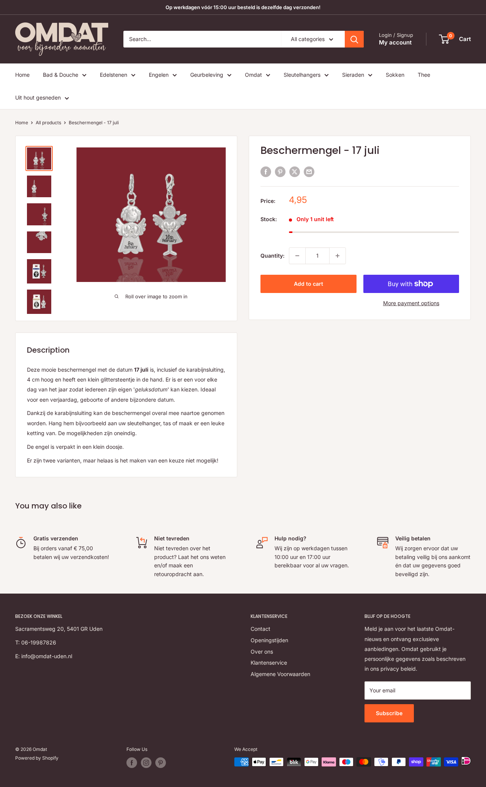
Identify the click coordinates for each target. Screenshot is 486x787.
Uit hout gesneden (38, 97)
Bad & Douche (60, 74)
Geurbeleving (206, 74)
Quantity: (272, 255)
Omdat (253, 74)
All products (48, 122)
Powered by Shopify (36, 758)
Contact (260, 628)
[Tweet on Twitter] (294, 171)
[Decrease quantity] (297, 256)
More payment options (411, 303)
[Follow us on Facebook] (131, 762)
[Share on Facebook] (265, 171)
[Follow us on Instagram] (146, 762)
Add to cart (308, 283)
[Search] (354, 39)
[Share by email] (309, 171)
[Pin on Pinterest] (280, 171)
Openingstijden (269, 640)
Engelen (159, 74)
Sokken (395, 74)
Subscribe (389, 713)
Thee (424, 74)
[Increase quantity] (338, 256)
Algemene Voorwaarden (280, 674)
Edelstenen (113, 74)
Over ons (262, 651)
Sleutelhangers (302, 74)
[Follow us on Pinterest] (160, 762)
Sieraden (353, 74)
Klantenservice (269, 662)
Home (22, 74)
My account (395, 42)
